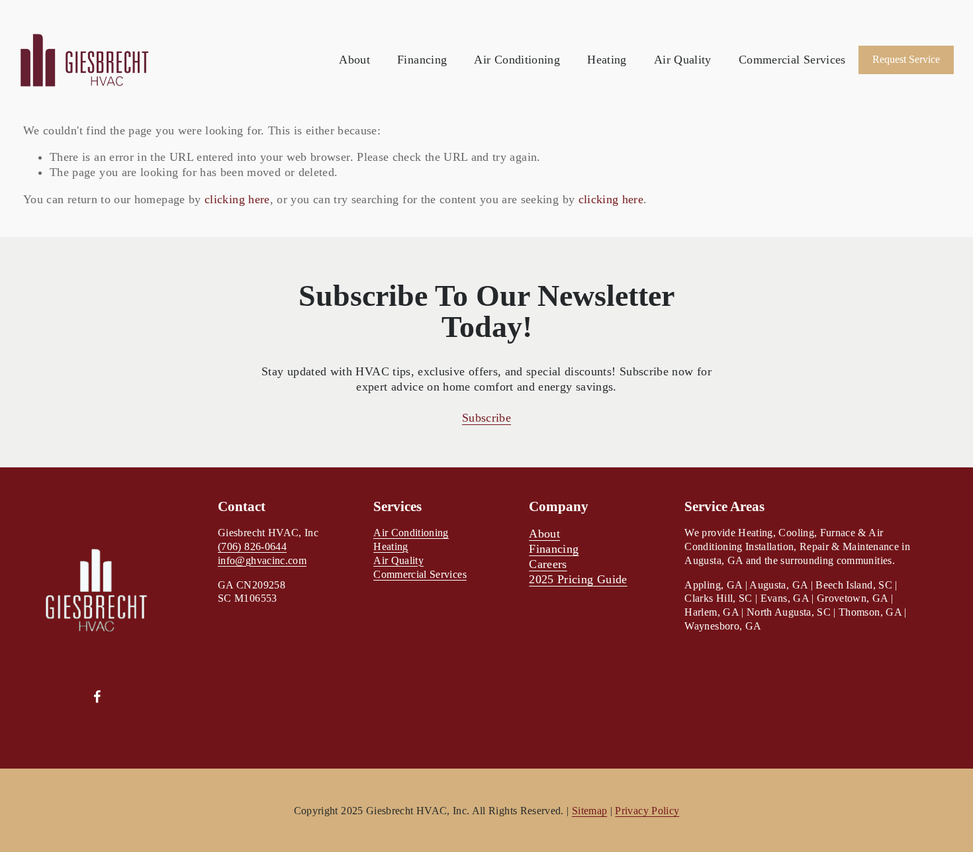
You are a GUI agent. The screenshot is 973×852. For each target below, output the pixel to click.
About (354, 59)
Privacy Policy (647, 810)
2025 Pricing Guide (578, 579)
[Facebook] (97, 696)
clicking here (237, 199)
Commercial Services (792, 59)
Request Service (906, 59)
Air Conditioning (517, 59)
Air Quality (683, 59)
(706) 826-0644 (252, 546)
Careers (548, 564)
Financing (422, 59)
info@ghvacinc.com (262, 560)
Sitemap (589, 810)
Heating (606, 59)
